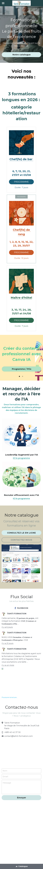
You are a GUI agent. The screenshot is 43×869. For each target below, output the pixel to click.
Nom (5, 771)
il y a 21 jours (7, 643)
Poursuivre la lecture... (10, 697)
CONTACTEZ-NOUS (21, 540)
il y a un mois (8, 665)
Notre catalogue (21, 54)
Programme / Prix (21, 369)
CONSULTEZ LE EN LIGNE (21, 533)
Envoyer (21, 797)
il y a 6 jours (7, 627)
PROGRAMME (21, 182)
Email (5, 776)
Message (7, 783)
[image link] (21, 142)
